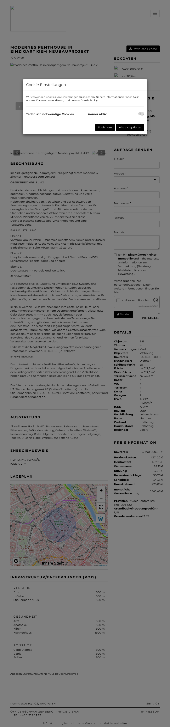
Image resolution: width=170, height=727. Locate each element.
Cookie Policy (89, 100)
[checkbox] (141, 113)
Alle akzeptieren (130, 127)
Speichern (105, 127)
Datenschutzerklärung (50, 100)
